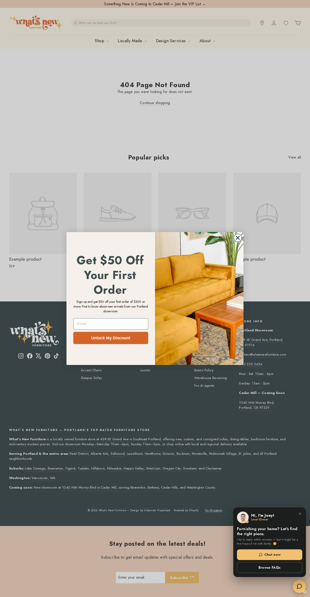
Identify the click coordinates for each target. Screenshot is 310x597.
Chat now (272, 554)
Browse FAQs (269, 567)
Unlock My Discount (110, 338)
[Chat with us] (299, 586)
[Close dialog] (238, 238)
